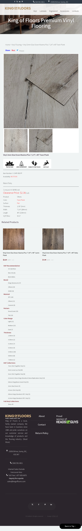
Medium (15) (12, 325)
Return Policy (7, 183)
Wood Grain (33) (13, 311)
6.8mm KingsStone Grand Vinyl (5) (18, 382)
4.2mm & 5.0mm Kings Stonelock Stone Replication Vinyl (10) (26, 378)
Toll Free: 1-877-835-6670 (17, 475)
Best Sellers (11, 277)
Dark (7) (10, 330)
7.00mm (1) (11, 360)
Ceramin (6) (11, 305)
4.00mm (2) (11, 340)
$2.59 (8, 260)
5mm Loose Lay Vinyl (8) (15, 370)
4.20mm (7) (11, 344)
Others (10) (11, 287)
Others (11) (11, 301)
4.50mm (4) (11, 348)
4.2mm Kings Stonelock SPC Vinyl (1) (19, 398)
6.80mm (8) (11, 356)
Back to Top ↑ (70, 526)
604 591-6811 (40, 2)
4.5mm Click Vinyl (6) (14, 390)
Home (7, 45)
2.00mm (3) (11, 336)
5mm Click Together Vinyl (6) (16, 374)
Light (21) (11, 321)
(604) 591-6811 (17, 463)
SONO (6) (11, 291)
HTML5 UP (55, 516)
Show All (10, 404)
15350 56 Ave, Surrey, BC (59, 2)
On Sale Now (12, 269)
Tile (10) (10, 315)
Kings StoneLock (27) (14, 283)
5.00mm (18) (12, 352)
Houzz (21, 51)
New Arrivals (11, 273)
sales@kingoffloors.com (16, 481)
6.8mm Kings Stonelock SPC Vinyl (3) (19, 394)
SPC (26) (10, 297)
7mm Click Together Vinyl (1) (16, 366)
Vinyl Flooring (17, 45)
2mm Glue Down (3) (14, 386)
